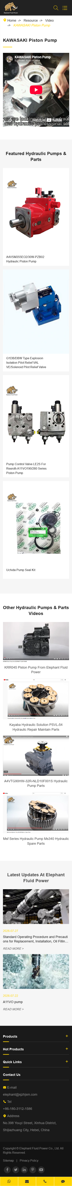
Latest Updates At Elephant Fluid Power (36, 877)
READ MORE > (13, 948)
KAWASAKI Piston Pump (31, 25)
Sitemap (8, 1160)
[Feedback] (63, 1182)
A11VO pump (13, 1002)
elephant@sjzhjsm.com (20, 1094)
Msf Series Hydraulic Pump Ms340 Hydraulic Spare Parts (36, 841)
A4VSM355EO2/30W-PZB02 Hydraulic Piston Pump (25, 259)
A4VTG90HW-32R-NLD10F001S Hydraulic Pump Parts (36, 783)
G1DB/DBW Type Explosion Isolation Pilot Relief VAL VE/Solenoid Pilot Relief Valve (26, 362)
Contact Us (11, 1075)
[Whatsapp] (9, 1182)
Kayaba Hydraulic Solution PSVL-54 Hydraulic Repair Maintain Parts (36, 727)
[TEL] (45, 1182)
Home (11, 20)
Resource (31, 20)
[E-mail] (27, 1182)
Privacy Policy (29, 1160)
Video (49, 20)
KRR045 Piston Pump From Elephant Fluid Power (36, 669)
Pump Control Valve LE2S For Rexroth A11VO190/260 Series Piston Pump (26, 468)
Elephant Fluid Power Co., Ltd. (39, 1148)
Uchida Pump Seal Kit (20, 570)
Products (10, 1036)
